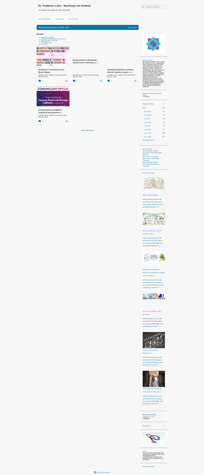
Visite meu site (45, 41)
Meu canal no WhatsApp (151, 158)
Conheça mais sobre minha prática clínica (53, 38)
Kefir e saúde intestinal (150, 195)
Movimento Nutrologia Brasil (152, 153)
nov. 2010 (147, 133)
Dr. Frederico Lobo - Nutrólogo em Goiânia (64, 5)
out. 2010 (147, 129)
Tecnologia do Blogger (103, 472)
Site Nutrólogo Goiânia (150, 151)
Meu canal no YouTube (150, 156)
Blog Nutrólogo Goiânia (150, 162)
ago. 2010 (147, 122)
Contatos (60, 19)
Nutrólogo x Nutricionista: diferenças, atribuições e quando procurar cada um (154, 272)
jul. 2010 (147, 119)
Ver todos (132, 27)
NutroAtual (44, 44)
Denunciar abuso (148, 466)
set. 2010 (147, 126)
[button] (66, 81)
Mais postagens (87, 130)
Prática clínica (44, 19)
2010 (144, 108)
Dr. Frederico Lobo (46, 43)
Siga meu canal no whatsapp (49, 40)
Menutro (145, 154)
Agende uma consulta (47, 37)
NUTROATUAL (73, 19)
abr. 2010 (147, 111)
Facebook (146, 160)
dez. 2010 (147, 137)
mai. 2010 (147, 115)
